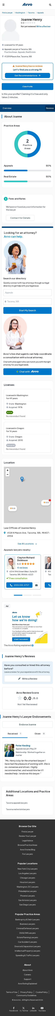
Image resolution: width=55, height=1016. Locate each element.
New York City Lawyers (28, 869)
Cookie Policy (42, 992)
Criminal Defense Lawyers (27, 928)
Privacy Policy (26, 992)
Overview (7, 108)
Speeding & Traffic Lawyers (27, 955)
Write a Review (43, 26)
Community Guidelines (26, 995)
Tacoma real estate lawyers (18, 809)
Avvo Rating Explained (27, 983)
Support (27, 979)
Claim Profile (27, 87)
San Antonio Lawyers (27, 900)
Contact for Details (20, 217)
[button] (27, 75)
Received (14, 733)
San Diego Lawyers (27, 904)
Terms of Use (11, 992)
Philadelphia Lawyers (27, 891)
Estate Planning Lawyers (27, 937)
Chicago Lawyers (27, 877)
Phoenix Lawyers (27, 895)
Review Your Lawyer (27, 836)
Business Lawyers (27, 924)
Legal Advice (27, 840)
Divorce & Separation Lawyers (28, 946)
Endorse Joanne (27, 724)
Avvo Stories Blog (27, 849)
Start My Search (27, 310)
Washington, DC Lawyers (27, 886)
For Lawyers (27, 854)
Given (39, 733)
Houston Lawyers (27, 882)
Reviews (50, 108)
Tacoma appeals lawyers (17, 803)
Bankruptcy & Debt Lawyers (27, 919)
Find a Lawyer (27, 831)
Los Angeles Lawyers (27, 873)
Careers (27, 974)
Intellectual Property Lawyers (27, 951)
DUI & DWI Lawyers (27, 933)
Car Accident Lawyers (27, 942)
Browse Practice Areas (27, 845)
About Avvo (28, 970)
